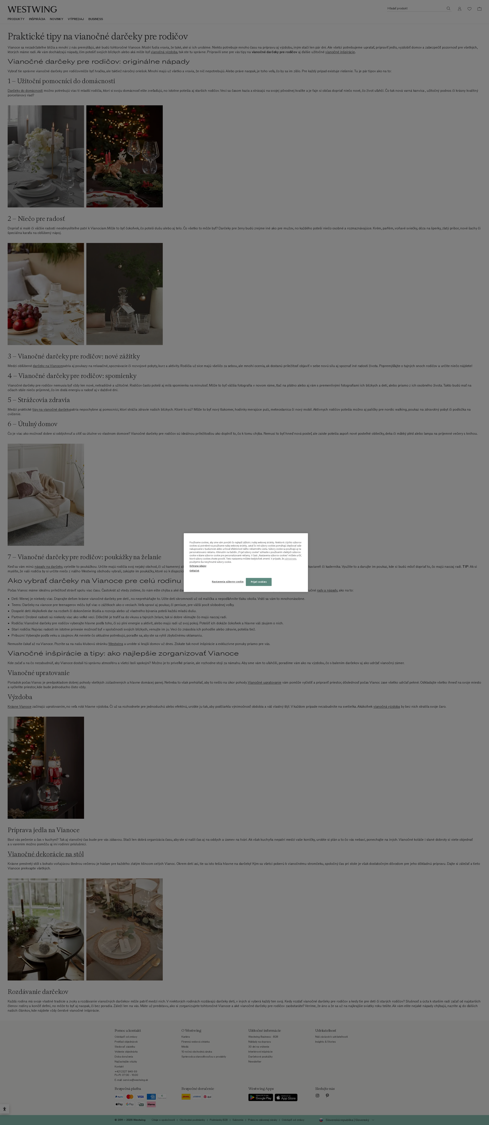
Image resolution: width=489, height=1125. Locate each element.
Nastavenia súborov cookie (228, 581)
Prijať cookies (259, 581)
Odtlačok (194, 570)
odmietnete (290, 558)
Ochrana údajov (197, 566)
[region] (246, 562)
